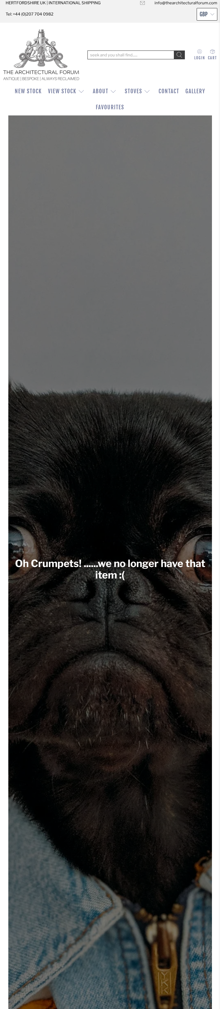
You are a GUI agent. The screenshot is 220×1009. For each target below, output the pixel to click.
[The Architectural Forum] (41, 55)
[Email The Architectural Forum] (142, 3)
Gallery (195, 91)
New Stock (28, 91)
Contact (169, 91)
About (100, 91)
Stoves (133, 91)
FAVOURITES (110, 107)
